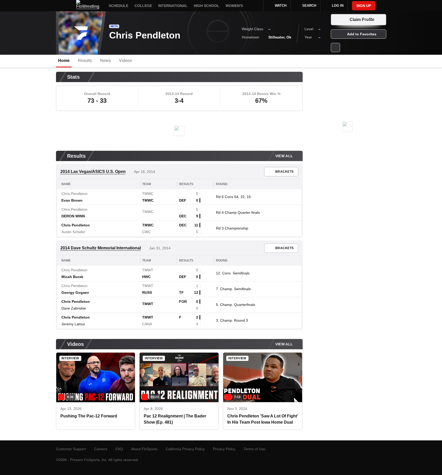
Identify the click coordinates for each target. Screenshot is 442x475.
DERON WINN (73, 216)
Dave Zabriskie (73, 308)
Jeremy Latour (73, 324)
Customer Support (71, 449)
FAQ (119, 449)
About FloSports (144, 449)
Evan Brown (72, 200)
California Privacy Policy (185, 449)
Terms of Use (254, 449)
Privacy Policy (224, 449)
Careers (100, 449)
